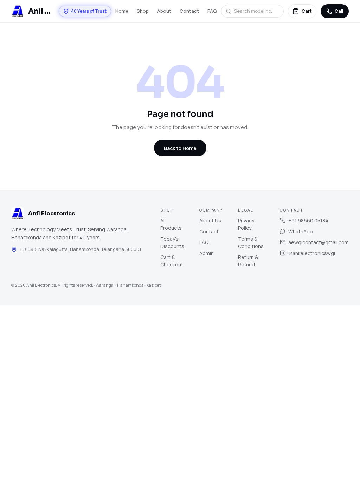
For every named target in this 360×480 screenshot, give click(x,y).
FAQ (212, 11)
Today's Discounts (172, 242)
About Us (210, 220)
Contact (189, 11)
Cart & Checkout (171, 261)
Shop (143, 11)
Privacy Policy (246, 224)
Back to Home (180, 148)
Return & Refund (248, 261)
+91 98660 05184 (308, 220)
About (164, 11)
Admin (206, 253)
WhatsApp (300, 231)
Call (339, 11)
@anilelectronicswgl (311, 253)
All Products (171, 224)
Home (121, 11)
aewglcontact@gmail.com (318, 242)
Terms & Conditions (251, 242)
